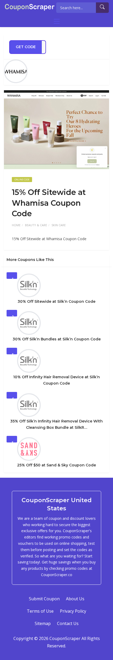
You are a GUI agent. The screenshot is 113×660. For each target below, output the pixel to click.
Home (16, 225)
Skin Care (59, 225)
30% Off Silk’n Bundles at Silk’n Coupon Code (57, 339)
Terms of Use (40, 611)
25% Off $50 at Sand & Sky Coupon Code (56, 465)
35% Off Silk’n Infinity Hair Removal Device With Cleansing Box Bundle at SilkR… (56, 424)
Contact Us (68, 623)
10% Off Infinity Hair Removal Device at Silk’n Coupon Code (56, 380)
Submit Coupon (44, 599)
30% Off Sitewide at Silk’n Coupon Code (56, 301)
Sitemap (43, 623)
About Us (75, 599)
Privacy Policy (73, 611)
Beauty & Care (36, 225)
